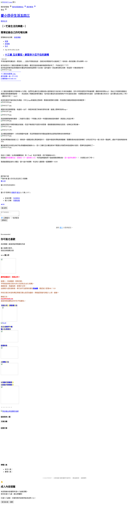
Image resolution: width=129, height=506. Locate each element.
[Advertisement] (61, 447)
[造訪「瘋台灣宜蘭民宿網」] (10, 411)
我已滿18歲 (5, 502)
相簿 (6, 41)
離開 (11, 502)
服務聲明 (83, 478)
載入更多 (4, 208)
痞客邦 (13, 192)
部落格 (7, 44)
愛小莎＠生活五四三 (15, 15)
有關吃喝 (16, 200)
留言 (18, 192)
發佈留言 (4, 220)
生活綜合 (16, 198)
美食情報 (17, 37)
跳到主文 (4, 21)
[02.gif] (3, 323)
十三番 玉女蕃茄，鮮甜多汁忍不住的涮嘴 (27, 54)
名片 (6, 46)
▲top (2, 204)
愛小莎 (3, 181)
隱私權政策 (76, 478)
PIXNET (49, 478)
